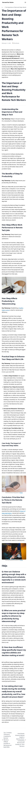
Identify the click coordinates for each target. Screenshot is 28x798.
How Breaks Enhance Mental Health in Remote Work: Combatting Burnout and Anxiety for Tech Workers (19, 740)
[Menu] (25, 2)
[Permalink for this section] (3, 103)
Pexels (23, 294)
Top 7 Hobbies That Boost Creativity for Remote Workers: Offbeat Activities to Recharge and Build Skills (8, 740)
